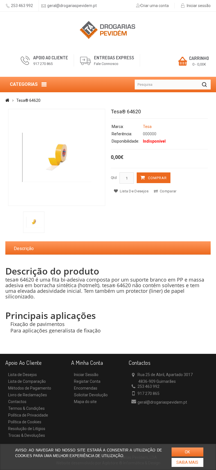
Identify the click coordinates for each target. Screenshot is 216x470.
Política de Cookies (24, 422)
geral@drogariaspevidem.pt (72, 5)
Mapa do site (85, 401)
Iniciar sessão (199, 5)
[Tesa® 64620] (56, 157)
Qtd (114, 178)
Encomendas (85, 388)
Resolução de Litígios (26, 428)
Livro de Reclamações (27, 395)
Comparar (168, 191)
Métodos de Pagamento (29, 388)
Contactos (17, 401)
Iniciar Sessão (86, 374)
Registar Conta (87, 381)
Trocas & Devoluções (26, 435)
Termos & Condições (26, 408)
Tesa (147, 126)
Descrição (24, 248)
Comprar (157, 178)
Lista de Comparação (27, 381)
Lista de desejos (133, 191)
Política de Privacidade (28, 415)
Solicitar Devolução (91, 395)
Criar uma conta (154, 5)
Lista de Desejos (22, 374)
